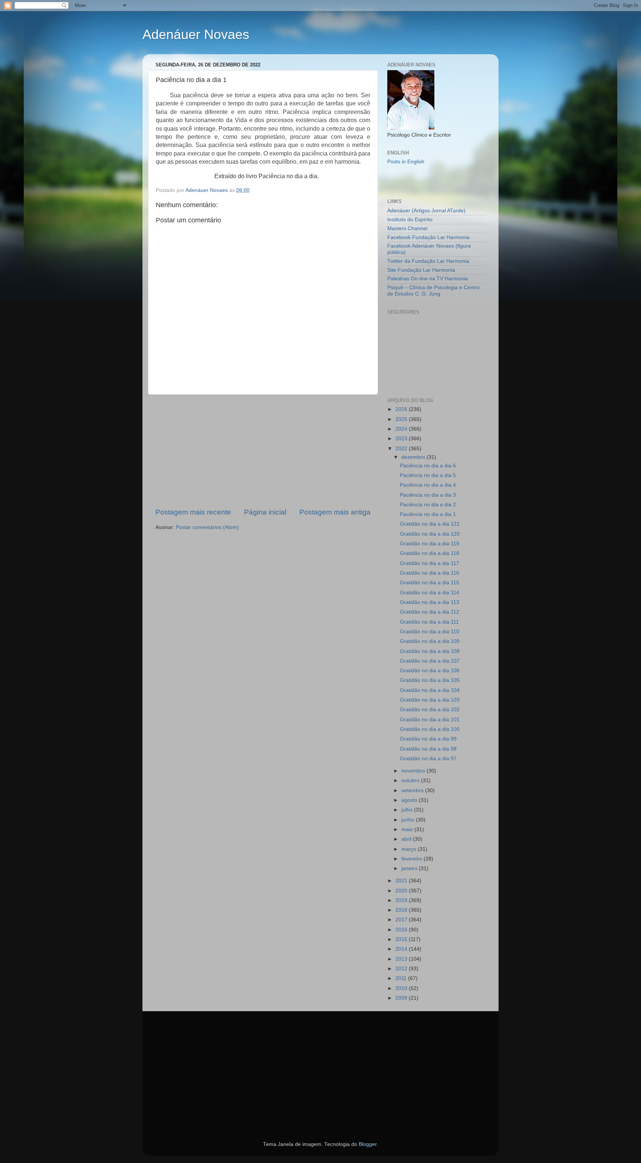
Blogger (368, 1144)
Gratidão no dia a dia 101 (430, 719)
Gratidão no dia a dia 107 (430, 661)
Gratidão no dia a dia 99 (428, 739)
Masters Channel (407, 228)
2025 (402, 419)
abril (407, 839)
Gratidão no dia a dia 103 (430, 700)
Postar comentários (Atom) (207, 527)
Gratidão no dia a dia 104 (430, 690)
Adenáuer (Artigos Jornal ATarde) (426, 210)
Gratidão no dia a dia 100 (430, 729)
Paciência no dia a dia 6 (428, 465)
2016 (402, 929)
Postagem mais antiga (335, 512)
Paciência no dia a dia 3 (428, 495)
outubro (411, 780)
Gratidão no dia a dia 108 (430, 651)
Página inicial (265, 512)
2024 (402, 429)
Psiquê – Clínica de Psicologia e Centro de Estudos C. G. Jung (433, 290)
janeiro (410, 868)
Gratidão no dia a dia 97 (428, 758)
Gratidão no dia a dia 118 (429, 553)
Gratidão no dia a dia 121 (430, 524)
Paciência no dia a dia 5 (428, 475)
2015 (402, 939)
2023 (402, 438)
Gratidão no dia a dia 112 (429, 612)
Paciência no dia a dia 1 (428, 514)
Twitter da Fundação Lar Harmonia (428, 261)
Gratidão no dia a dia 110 (429, 631)
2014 (402, 949)
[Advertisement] (263, 451)
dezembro (414, 457)
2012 (402, 968)
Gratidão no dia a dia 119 (429, 543)
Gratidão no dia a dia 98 (428, 749)
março (409, 849)
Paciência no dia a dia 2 (428, 504)
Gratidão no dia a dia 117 (429, 563)
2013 (402, 959)
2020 (402, 891)
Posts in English (405, 161)
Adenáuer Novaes (195, 34)
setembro (413, 790)
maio (407, 829)
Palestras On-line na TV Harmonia (427, 278)
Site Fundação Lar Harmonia (421, 270)
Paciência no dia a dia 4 (428, 485)
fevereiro (412, 859)
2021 (402, 880)
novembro (414, 771)
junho (408, 820)
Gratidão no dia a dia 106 (430, 670)
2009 (402, 998)
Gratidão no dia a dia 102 (430, 709)
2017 (402, 919)
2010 (402, 988)
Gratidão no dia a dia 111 (429, 622)
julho (407, 810)
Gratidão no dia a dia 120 (430, 534)
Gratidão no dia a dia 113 (429, 602)
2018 (402, 910)
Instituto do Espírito (410, 219)
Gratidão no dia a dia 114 (429, 592)
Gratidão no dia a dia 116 (429, 573)
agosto (410, 800)
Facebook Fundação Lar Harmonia (428, 237)
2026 (402, 409)
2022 (402, 448)
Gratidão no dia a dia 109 (430, 641)
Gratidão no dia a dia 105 (430, 680)
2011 (401, 978)
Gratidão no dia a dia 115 (429, 582)
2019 (402, 900)
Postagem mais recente (193, 512)
